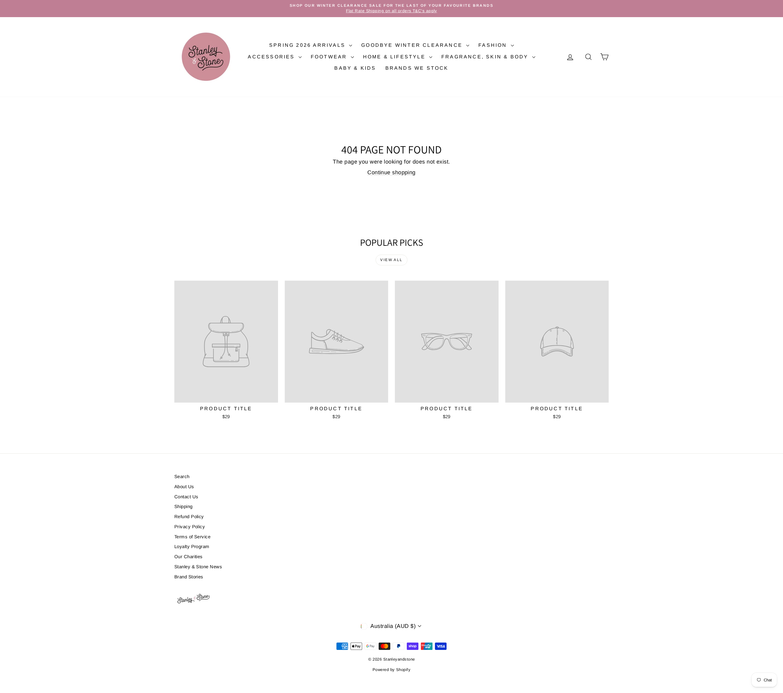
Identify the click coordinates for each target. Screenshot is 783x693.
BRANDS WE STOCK (417, 68)
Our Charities (188, 556)
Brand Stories (188, 576)
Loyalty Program (192, 546)
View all (391, 260)
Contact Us (186, 496)
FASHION (493, 45)
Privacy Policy (189, 526)
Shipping (183, 506)
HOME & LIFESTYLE (395, 56)
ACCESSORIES (272, 56)
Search (182, 476)
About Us (184, 486)
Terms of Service (192, 536)
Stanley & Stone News (198, 566)
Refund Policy (189, 516)
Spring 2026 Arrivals (308, 45)
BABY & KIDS (355, 68)
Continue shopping (391, 172)
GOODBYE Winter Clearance (413, 45)
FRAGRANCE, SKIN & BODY (486, 56)
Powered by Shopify (391, 669)
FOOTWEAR (330, 56)
